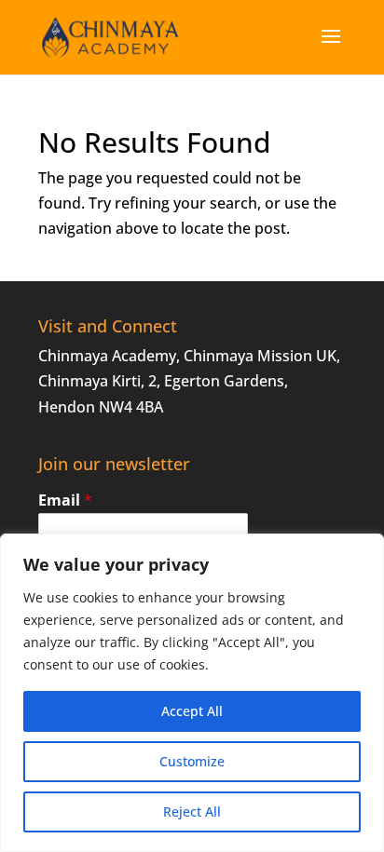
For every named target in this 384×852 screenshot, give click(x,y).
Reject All (192, 811)
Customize (192, 761)
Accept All (192, 711)
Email (65, 500)
